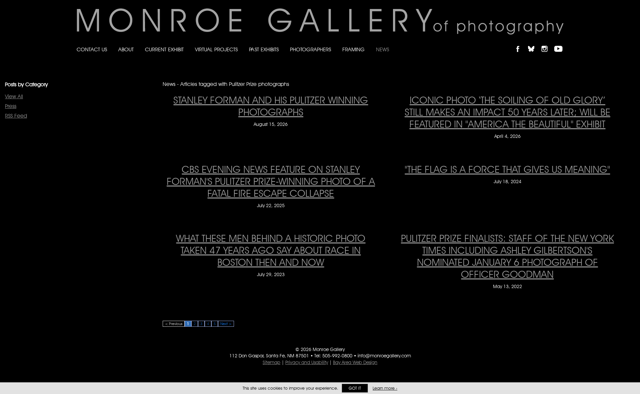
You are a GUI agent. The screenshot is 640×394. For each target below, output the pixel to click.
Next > (226, 323)
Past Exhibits (264, 49)
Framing (353, 49)
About (126, 49)
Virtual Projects (216, 49)
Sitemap (271, 362)
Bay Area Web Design (355, 362)
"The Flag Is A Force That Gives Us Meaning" (507, 169)
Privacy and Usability (306, 362)
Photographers (310, 49)
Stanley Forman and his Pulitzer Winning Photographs (270, 106)
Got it (355, 388)
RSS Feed (16, 116)
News (382, 49)
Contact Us (92, 49)
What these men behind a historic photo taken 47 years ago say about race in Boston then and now (270, 250)
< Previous (173, 323)
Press (10, 106)
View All (14, 96)
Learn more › (385, 388)
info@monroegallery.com (384, 355)
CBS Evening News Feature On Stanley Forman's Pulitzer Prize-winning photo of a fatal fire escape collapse (271, 181)
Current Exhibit (164, 49)
